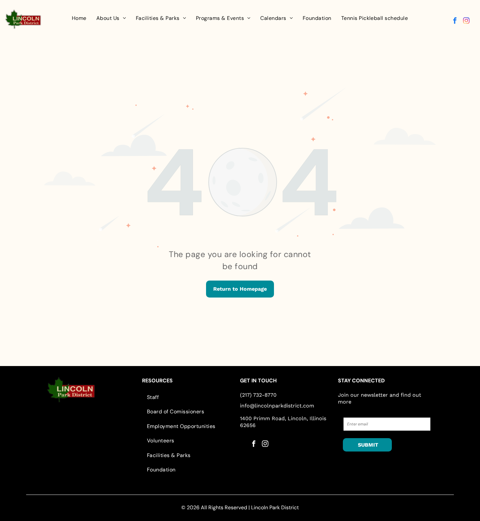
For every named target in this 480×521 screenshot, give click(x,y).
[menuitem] (79, 18)
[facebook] (455, 21)
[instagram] (466, 21)
